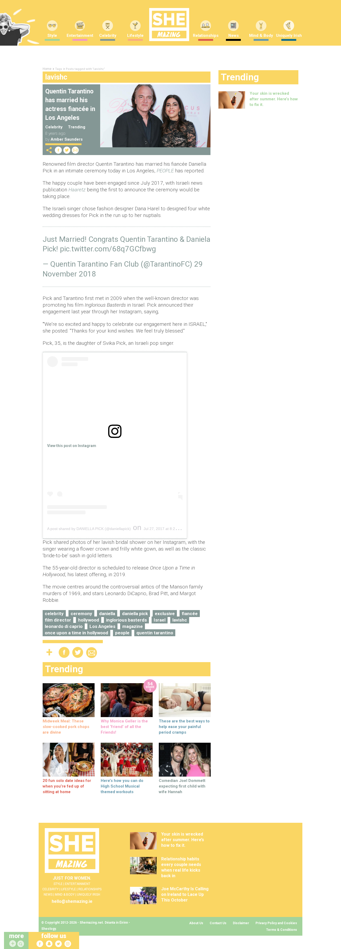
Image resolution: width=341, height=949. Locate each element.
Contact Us (218, 923)
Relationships (205, 35)
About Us (196, 923)
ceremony (81, 613)
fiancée (190, 613)
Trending (76, 127)
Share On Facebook (58, 150)
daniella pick (135, 613)
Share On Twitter (67, 150)
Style (52, 35)
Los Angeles (102, 626)
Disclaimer (241, 923)
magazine (132, 626)
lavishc (179, 620)
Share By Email (75, 150)
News (233, 35)
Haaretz (77, 190)
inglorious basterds (126, 620)
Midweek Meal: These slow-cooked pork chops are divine (66, 727)
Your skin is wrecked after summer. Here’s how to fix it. (274, 99)
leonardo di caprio (64, 626)
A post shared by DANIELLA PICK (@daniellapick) (89, 529)
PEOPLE (165, 171)
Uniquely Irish (289, 35)
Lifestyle (135, 35)
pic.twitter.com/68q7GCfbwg (108, 248)
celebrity (54, 613)
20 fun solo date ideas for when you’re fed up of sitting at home (67, 786)
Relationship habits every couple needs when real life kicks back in (181, 867)
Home (47, 69)
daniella (107, 613)
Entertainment (80, 35)
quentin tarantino (154, 632)
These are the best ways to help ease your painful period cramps (184, 727)
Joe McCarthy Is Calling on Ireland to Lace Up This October (185, 894)
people (122, 632)
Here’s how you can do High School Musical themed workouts (122, 786)
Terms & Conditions (281, 930)
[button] (21, 944)
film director (58, 620)
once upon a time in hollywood (76, 632)
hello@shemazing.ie (72, 901)
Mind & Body (261, 35)
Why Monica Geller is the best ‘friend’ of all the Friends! (124, 727)
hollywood (88, 620)
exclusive (165, 613)
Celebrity (107, 35)
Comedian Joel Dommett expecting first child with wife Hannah (182, 786)
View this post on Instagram (71, 446)
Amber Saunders (67, 139)
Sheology (48, 929)
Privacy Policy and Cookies (276, 923)
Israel (159, 620)
